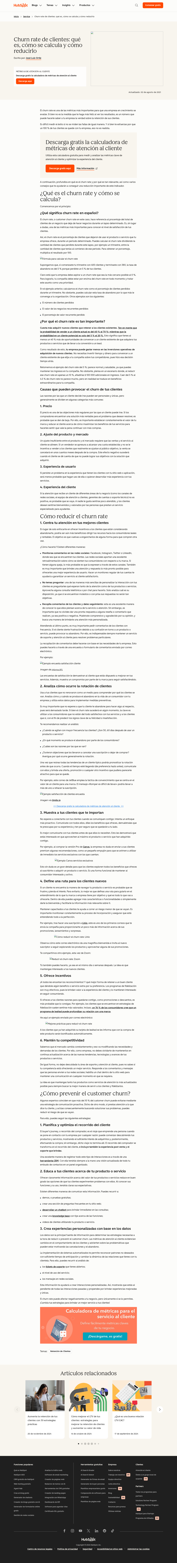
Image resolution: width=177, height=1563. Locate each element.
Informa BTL (57, 670)
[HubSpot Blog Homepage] (21, 5)
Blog (110, 1493)
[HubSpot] (88, 1539)
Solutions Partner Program (146, 1501)
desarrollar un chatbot (54, 1210)
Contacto (111, 1502)
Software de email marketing (56, 1475)
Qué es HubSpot (20, 1470)
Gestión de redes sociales (24, 1515)
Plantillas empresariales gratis (93, 1489)
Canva (86, 846)
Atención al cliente (143, 1470)
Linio (84, 923)
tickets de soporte (55, 1266)
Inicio (16, 16)
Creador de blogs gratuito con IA (27, 1502)
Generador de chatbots (23, 1498)
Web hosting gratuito (22, 1484)
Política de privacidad (67, 1549)
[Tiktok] (112, 1531)
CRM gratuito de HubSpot (24, 1479)
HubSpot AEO (19, 1475)
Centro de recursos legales (39, 1549)
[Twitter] (88, 1531)
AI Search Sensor (87, 1475)
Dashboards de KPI (52, 1502)
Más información (85, 168)
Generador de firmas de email (93, 1479)
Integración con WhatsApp (55, 1498)
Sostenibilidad (116, 1498)
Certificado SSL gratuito (54, 1511)
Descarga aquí (25, 81)
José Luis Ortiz (33, 58)
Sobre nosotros (114, 1470)
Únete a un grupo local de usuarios (146, 1477)
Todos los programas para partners (146, 1494)
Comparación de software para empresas (93, 1495)
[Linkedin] (96, 1531)
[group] (45, 1409)
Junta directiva (114, 1484)
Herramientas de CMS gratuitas (57, 1489)
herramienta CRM (49, 1160)
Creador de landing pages (55, 1493)
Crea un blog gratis (21, 1493)
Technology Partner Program (147, 1507)
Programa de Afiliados (147, 1518)
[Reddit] (104, 1531)
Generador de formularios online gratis (27, 1509)
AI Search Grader (87, 1470)
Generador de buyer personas (93, 1484)
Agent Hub (18, 1489)
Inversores (114, 1489)
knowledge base (61, 1216)
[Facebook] (64, 1531)
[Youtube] (80, 1531)
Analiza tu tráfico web (53, 1470)
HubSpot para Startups (145, 1514)
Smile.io (56, 800)
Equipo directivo (114, 1479)
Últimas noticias (114, 1511)
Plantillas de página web (91, 1502)
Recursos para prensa (117, 1507)
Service (26, 16)
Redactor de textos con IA (55, 1484)
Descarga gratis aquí (60, 168)
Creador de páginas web (54, 1479)
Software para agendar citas (56, 1507)
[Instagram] (72, 1531)
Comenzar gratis (153, 5)
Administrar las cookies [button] (138, 1549)
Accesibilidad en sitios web (110, 1549)
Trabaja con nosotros (118, 1475)
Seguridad (87, 1549)
